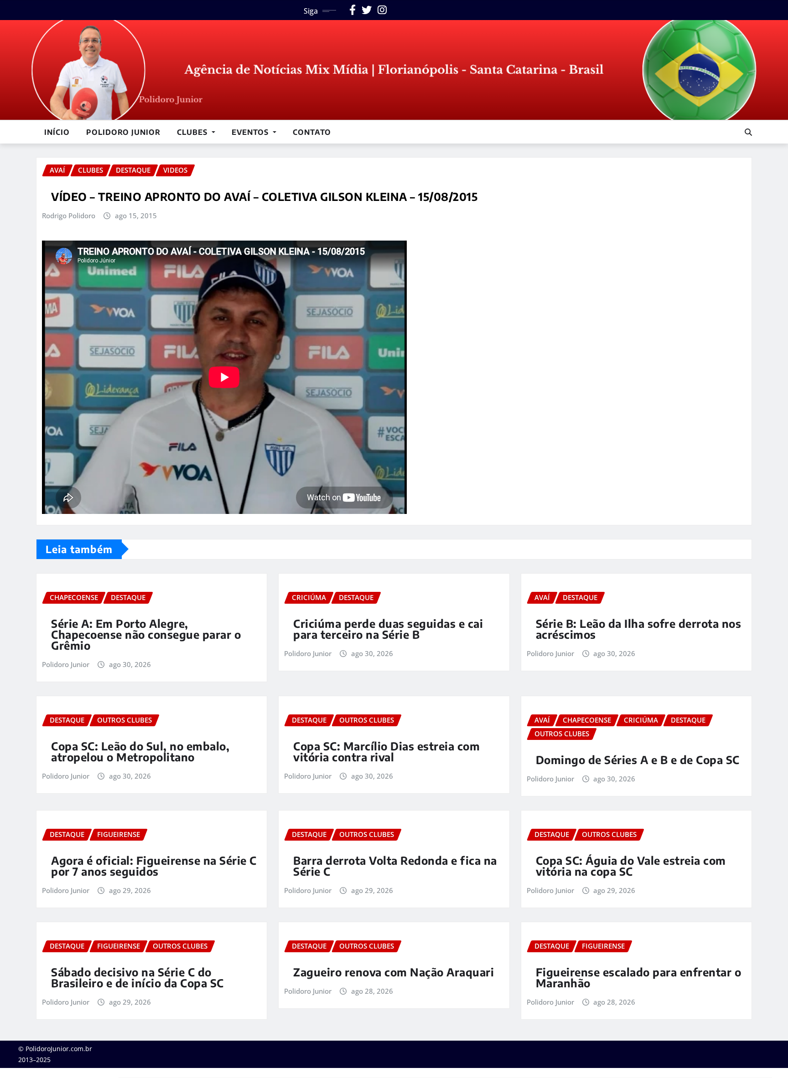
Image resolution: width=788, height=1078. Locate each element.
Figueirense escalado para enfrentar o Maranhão (638, 977)
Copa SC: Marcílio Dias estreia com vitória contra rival (386, 751)
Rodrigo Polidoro (68, 215)
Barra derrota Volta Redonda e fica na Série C (395, 865)
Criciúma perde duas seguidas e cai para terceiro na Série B (388, 628)
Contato (312, 132)
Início (57, 132)
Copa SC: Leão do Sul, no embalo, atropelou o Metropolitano (140, 751)
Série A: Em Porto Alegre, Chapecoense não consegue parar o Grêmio (146, 634)
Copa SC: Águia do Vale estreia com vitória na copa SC (631, 865)
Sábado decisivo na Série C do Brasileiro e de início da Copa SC (137, 977)
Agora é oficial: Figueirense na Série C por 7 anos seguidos (154, 865)
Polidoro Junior (123, 132)
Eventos (251, 132)
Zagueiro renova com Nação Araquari (393, 972)
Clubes (193, 132)
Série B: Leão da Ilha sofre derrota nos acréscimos (638, 628)
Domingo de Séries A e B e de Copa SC (638, 759)
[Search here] (748, 132)
